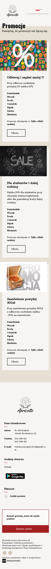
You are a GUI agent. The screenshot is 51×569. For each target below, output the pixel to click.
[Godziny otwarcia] (23, 467)
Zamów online (24, 528)
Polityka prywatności (23, 543)
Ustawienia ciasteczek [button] (11, 545)
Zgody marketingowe (32, 545)
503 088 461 (21, 441)
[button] (39, 9)
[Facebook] (5, 553)
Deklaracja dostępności (12, 548)
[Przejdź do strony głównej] (12, 10)
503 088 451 (21, 438)
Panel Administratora (33, 548)
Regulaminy (7, 543)
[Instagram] (10, 553)
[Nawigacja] (46, 9)
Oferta (15, 133)
